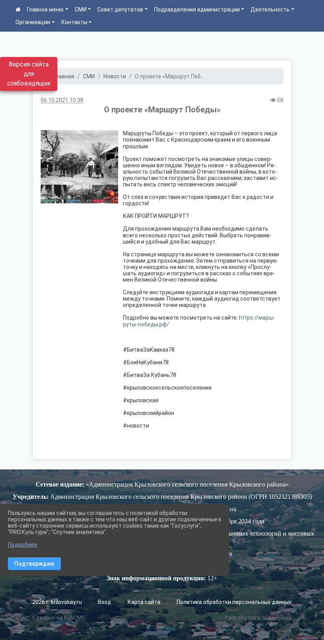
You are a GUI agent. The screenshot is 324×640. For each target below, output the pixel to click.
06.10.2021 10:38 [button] (62, 100)
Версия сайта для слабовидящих (29, 74)
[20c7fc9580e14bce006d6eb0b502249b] (79, 157)
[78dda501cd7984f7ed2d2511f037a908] (105, 194)
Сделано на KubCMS (58, 618)
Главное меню (45, 9)
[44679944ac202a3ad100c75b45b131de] (53, 194)
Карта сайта (144, 602)
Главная (63, 76)
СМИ (81, 9)
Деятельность (270, 9)
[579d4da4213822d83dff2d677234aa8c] (79, 194)
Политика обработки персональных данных (234, 602)
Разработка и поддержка (258, 618)
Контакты (74, 22)
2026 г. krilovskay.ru (57, 602)
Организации (32, 22)
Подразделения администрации (197, 9)
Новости (115, 76)
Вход (104, 602)
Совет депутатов (120, 9)
